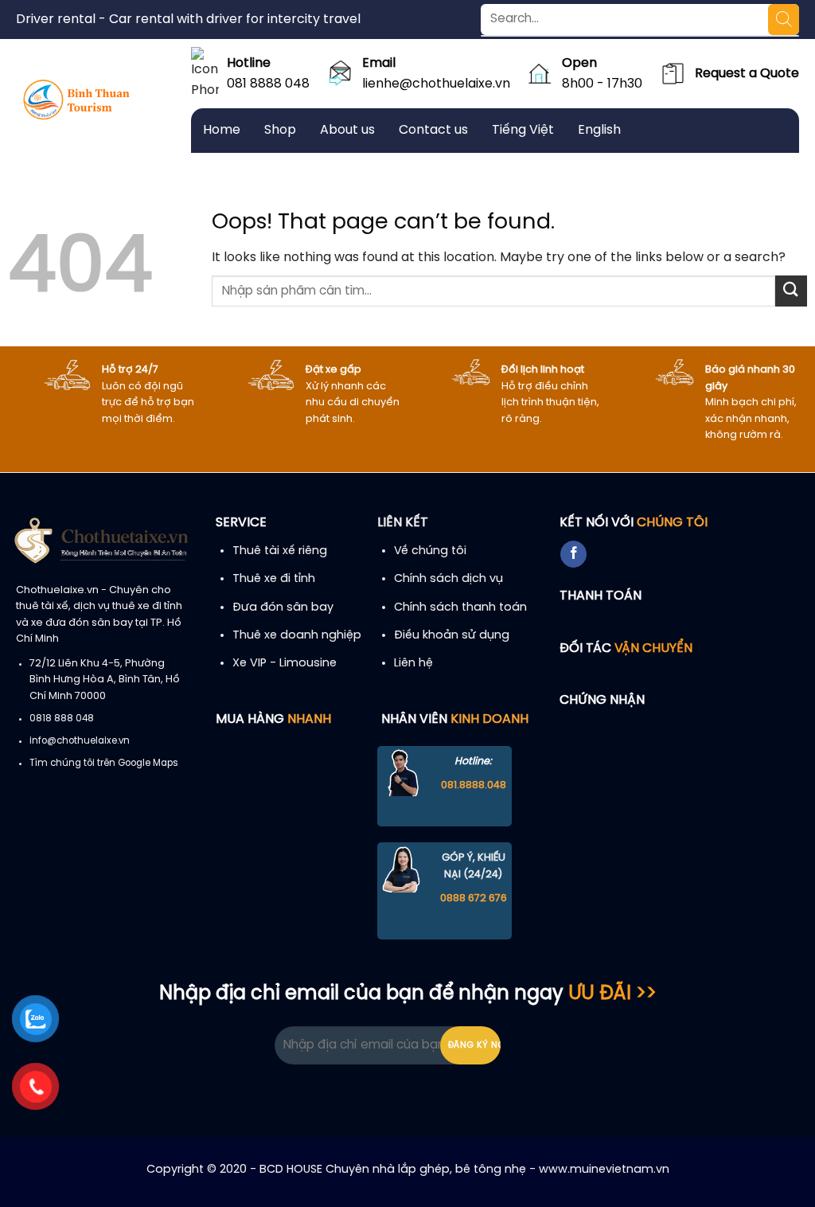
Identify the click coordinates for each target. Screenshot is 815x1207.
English (599, 130)
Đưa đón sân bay (282, 607)
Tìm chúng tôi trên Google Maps (103, 763)
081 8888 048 (268, 84)
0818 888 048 (61, 719)
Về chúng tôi (430, 551)
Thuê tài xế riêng (279, 551)
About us (347, 130)
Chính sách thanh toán (460, 607)
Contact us (433, 130)
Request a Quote (747, 73)
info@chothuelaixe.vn (79, 741)
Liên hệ (413, 663)
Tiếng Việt (523, 130)
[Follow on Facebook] (573, 554)
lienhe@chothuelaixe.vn (436, 84)
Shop (280, 130)
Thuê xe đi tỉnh (273, 578)
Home (221, 130)
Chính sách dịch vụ (448, 578)
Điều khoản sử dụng (451, 635)
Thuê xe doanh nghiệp (296, 635)
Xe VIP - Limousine (284, 663)
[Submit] (791, 291)
